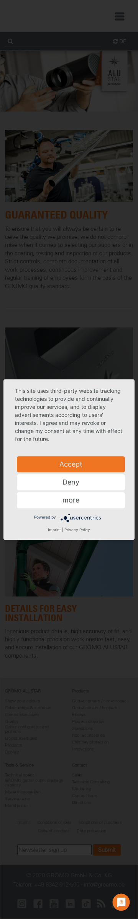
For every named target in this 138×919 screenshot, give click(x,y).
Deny (70, 482)
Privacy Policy (77, 529)
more (70, 500)
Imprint (54, 529)
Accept (70, 464)
